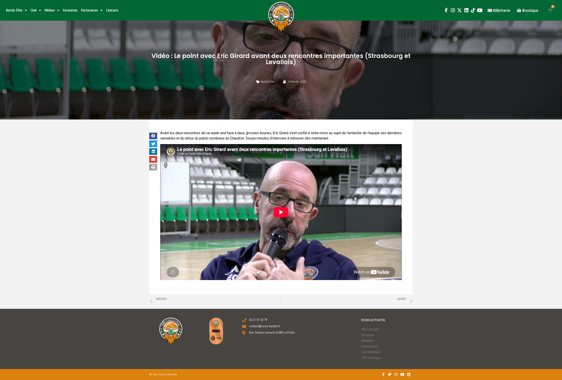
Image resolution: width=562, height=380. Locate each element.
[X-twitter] (459, 10)
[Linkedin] (466, 10)
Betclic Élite (14, 10)
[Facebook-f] (446, 10)
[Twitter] (390, 374)
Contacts (112, 10)
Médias (50, 10)
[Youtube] (479, 10)
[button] (281, 16)
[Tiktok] (473, 10)
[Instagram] (452, 10)
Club (34, 10)
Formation (70, 10)
